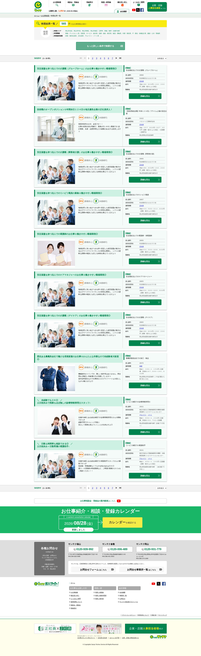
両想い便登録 (106, 2)
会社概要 (123, 11)
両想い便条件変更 (100, 595)
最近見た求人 (122, 2)
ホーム (73, 583)
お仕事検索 (57, 2)
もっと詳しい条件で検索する (100, 46)
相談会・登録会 (73, 2)
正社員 (141, 81)
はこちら (98, 501)
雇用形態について (76, 602)
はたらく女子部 (114, 638)
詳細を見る (145, 96)
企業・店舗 (157, 6)
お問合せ (122, 599)
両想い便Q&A (99, 599)
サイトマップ (162, 615)
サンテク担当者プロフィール (129, 602)
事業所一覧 (123, 595)
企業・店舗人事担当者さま (130, 638)
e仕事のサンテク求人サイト (86, 638)
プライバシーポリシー (129, 615)
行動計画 (153, 615)
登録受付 (89, 2)
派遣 (140, 366)
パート (150, 415)
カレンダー (122, 522)
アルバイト (142, 415)
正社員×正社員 (102, 638)
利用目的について (143, 615)
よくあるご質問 (138, 2)
